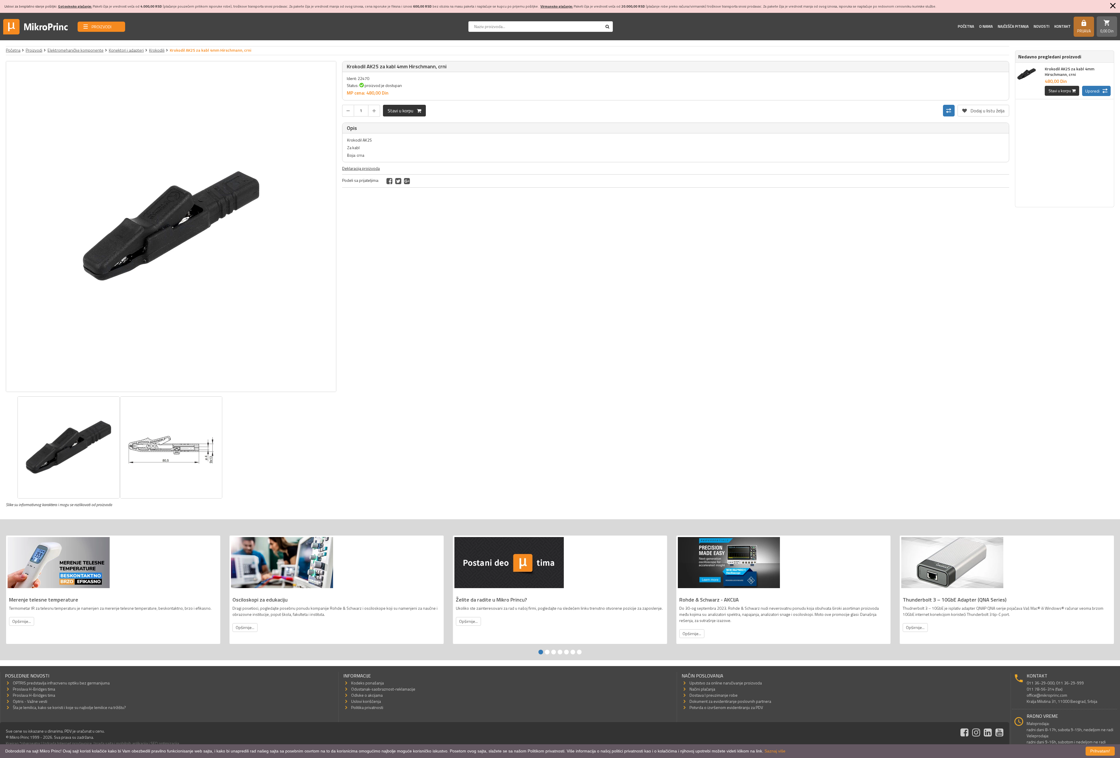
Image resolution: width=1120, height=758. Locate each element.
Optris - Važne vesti (30, 701)
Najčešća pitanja (1013, 26)
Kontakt (1062, 26)
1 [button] (540, 652)
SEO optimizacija (164, 743)
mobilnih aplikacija (132, 743)
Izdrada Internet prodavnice (67, 743)
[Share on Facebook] (389, 181)
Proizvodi (34, 50)
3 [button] (553, 652)
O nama (986, 26)
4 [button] (560, 652)
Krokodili (156, 50)
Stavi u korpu (402, 110)
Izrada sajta (103, 743)
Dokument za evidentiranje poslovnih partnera (730, 701)
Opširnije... (21, 621)
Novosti (1041, 26)
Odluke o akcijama (367, 695)
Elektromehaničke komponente (76, 50)
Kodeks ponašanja (367, 683)
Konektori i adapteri (126, 50)
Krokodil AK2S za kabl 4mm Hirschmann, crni (1069, 71)
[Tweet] (398, 181)
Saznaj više (774, 751)
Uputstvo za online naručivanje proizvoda (726, 683)
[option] (171, 226)
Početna (966, 26)
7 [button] (579, 652)
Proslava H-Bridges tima (34, 689)
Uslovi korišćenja (366, 701)
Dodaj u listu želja (983, 109)
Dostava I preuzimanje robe (714, 695)
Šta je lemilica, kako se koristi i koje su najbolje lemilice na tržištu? (69, 707)
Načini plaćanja (702, 689)
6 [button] (572, 652)
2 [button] (547, 652)
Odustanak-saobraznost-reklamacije (383, 689)
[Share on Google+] (407, 181)
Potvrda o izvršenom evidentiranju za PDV (726, 707)
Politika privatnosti (367, 707)
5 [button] (566, 652)
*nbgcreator (30, 743)
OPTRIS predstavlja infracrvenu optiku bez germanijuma (61, 683)
